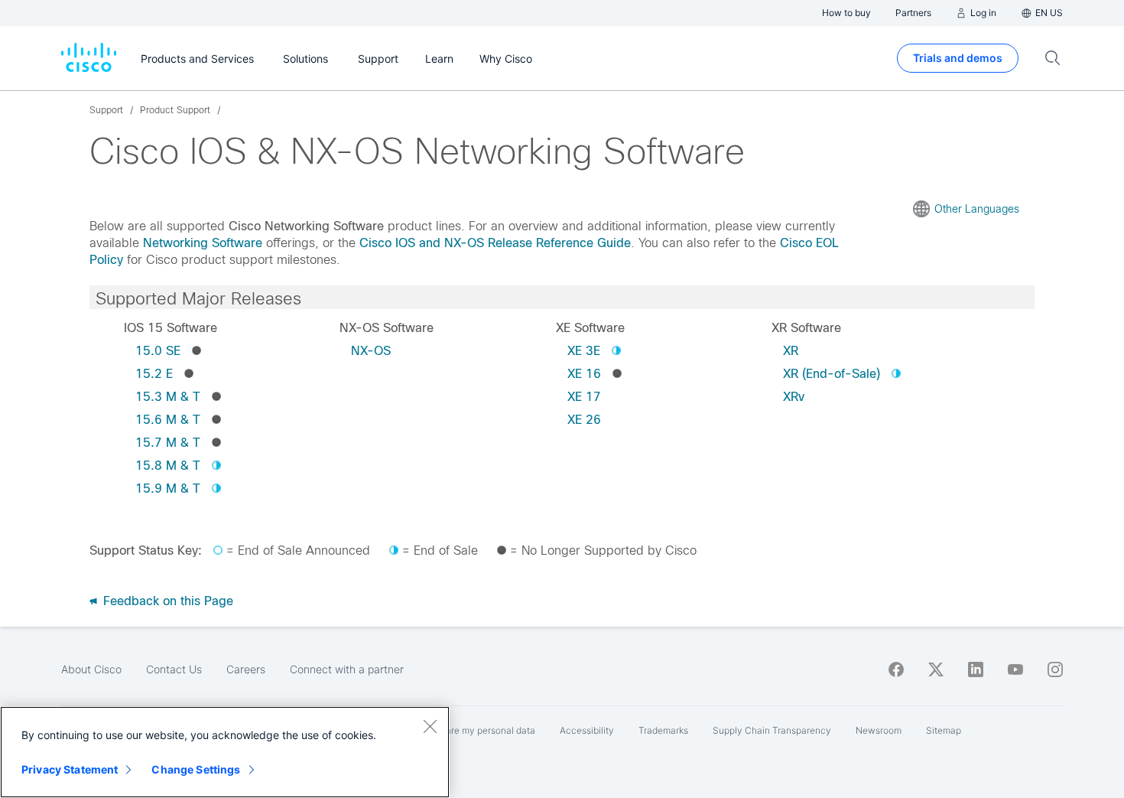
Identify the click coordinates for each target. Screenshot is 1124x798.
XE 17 (584, 396)
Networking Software (202, 242)
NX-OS (371, 350)
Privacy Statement (69, 769)
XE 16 (584, 373)
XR (790, 350)
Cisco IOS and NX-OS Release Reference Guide (495, 242)
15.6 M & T (167, 419)
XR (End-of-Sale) (831, 373)
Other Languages (976, 209)
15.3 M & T (167, 396)
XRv (793, 396)
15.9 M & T (167, 488)
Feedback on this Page (166, 600)
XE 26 (584, 419)
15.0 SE (157, 350)
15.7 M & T (167, 442)
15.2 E (154, 373)
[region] (225, 752)
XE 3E (583, 350)
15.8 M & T (167, 465)
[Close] (429, 726)
